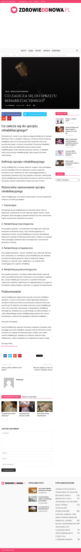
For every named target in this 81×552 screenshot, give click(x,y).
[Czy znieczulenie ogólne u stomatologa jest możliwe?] (32, 499)
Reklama (36, 1)
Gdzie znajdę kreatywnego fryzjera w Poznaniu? (72, 163)
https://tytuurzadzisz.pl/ (9, 346)
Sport (38, 50)
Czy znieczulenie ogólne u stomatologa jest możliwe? (44, 499)
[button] (77, 50)
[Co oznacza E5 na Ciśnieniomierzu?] (32, 509)
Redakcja (11, 105)
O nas (30, 1)
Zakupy (7, 91)
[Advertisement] (40, 32)
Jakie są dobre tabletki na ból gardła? (11, 369)
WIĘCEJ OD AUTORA (29, 397)
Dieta (23, 50)
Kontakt (43, 1)
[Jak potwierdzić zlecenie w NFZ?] (27, 406)
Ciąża (30, 50)
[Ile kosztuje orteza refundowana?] (45, 406)
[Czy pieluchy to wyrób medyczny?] (9, 406)
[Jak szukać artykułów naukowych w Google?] (32, 490)
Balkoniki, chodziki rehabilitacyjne (19, 91)
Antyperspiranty (64, 533)
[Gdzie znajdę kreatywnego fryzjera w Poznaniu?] (59, 163)
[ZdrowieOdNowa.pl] (40, 9)
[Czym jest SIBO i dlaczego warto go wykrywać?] (59, 153)
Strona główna (23, 1)
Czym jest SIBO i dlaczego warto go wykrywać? (70, 153)
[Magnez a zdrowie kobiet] (59, 121)
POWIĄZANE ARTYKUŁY (11, 397)
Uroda (46, 50)
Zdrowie (56, 50)
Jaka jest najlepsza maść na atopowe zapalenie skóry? (43, 369)
